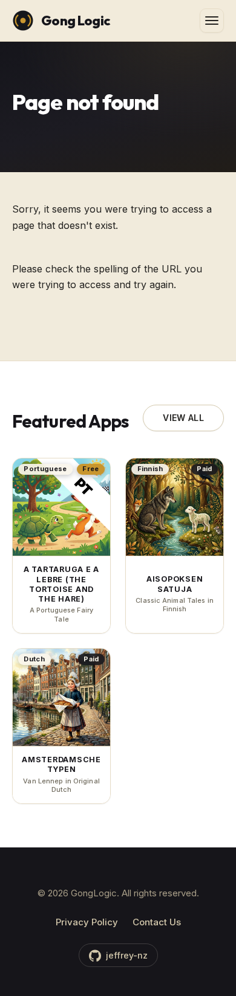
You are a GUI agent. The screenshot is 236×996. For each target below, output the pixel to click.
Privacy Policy (87, 922)
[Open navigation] (212, 20)
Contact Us (157, 922)
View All (183, 418)
